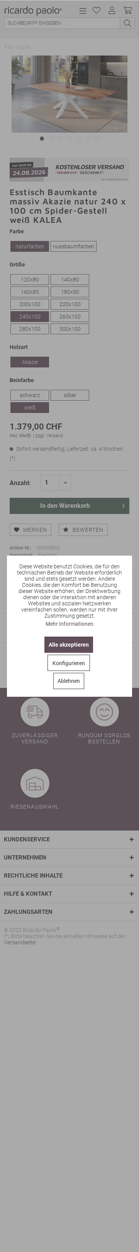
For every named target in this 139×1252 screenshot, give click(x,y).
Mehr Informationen (69, 624)
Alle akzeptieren (69, 645)
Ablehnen (69, 681)
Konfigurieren (69, 663)
